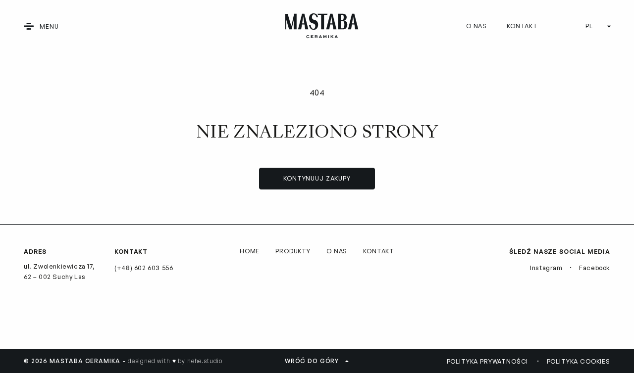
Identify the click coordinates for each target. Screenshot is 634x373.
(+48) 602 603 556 (143, 268)
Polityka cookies (578, 361)
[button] (29, 26)
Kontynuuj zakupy (316, 178)
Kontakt (522, 26)
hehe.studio (204, 361)
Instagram (546, 268)
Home (250, 251)
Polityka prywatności (487, 361)
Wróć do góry (312, 361)
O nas (476, 26)
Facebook (594, 268)
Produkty (293, 251)
